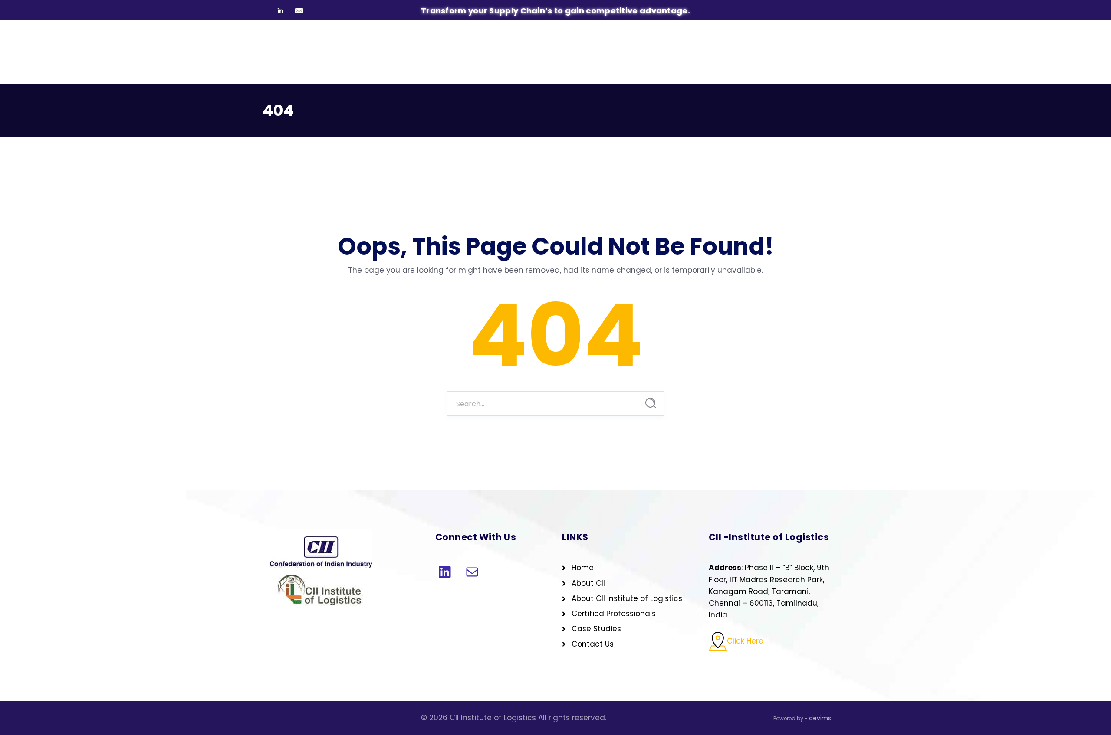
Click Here (745, 641)
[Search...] (650, 403)
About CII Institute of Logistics (627, 598)
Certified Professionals (614, 613)
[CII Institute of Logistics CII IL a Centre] (321, 39)
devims (820, 718)
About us (323, 71)
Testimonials (595, 71)
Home (276, 71)
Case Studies (528, 71)
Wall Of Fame (456, 71)
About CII (588, 583)
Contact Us (820, 73)
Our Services (386, 71)
